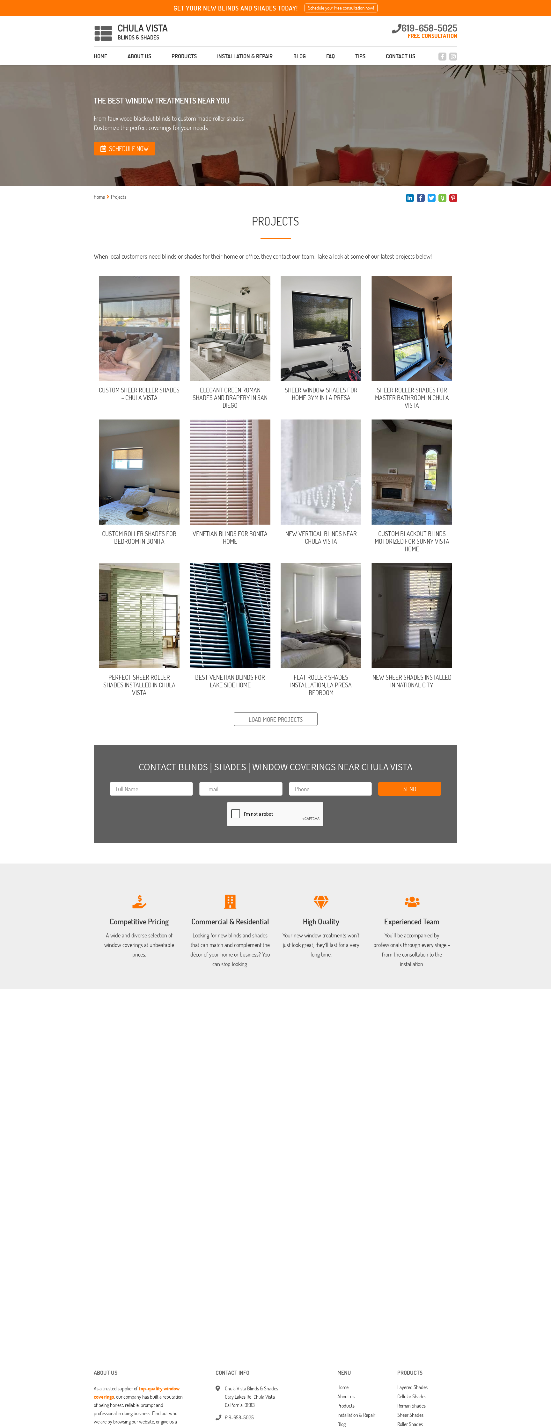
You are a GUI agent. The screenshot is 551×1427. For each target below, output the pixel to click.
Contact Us (400, 56)
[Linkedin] (410, 198)
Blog (299, 56)
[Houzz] (442, 198)
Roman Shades (411, 1406)
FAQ (330, 56)
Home (100, 56)
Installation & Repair (245, 56)
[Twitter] (432, 198)
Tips (360, 56)
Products (184, 56)
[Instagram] (453, 57)
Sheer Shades (410, 1415)
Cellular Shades (411, 1397)
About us (139, 56)
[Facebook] (442, 57)
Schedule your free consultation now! (341, 8)
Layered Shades (412, 1387)
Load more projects (276, 719)
